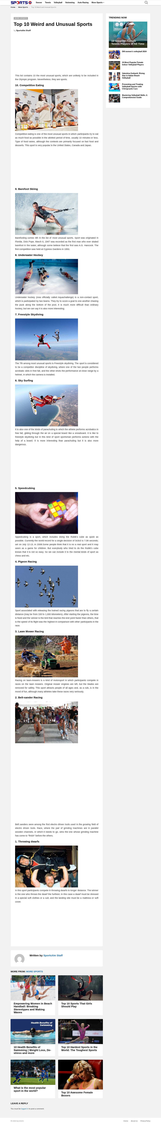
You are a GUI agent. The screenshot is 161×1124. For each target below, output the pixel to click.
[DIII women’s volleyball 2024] (114, 54)
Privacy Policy (145, 1121)
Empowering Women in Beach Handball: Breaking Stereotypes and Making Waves (33, 1008)
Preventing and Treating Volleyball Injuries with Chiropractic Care (132, 86)
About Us (134, 1121)
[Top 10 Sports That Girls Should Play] (80, 987)
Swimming (70, 2)
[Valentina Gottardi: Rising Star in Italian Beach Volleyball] (114, 76)
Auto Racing (83, 2)
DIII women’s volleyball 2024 (134, 51)
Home (126, 1121)
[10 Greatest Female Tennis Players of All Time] (128, 35)
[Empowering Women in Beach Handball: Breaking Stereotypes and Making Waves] (33, 987)
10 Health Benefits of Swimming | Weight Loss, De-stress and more (32, 1050)
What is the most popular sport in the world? (30, 1089)
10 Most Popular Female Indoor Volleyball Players (133, 63)
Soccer (39, 2)
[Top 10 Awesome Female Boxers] (80, 1074)
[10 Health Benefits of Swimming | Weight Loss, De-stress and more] (33, 1031)
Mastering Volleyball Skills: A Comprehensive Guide (134, 96)
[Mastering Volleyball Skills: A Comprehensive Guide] (114, 98)
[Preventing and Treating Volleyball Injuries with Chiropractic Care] (114, 87)
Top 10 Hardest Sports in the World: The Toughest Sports (79, 1049)
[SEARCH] (146, 2)
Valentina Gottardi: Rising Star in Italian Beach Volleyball (133, 75)
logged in (24, 1109)
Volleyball (58, 2)
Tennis (48, 2)
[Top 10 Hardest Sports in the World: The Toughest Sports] (80, 1031)
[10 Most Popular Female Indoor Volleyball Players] (114, 65)
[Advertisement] (57, 53)
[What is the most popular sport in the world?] (33, 1072)
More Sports (97, 2)
